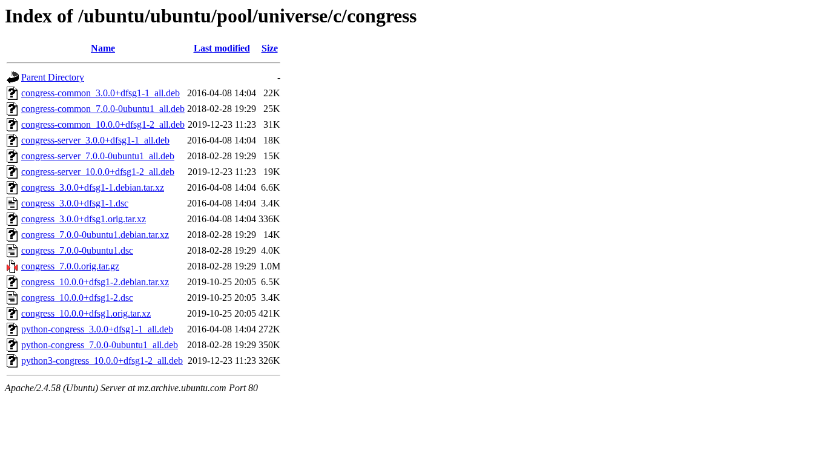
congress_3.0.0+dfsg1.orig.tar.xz (83, 219)
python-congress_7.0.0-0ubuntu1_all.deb (99, 345)
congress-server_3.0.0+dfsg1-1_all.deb (95, 140)
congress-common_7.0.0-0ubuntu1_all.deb (103, 109)
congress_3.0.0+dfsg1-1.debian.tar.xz (92, 187)
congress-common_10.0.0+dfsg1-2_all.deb (103, 124)
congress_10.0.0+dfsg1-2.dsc (77, 297)
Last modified (222, 48)
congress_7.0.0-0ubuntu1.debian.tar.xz (95, 234)
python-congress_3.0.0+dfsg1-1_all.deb (97, 329)
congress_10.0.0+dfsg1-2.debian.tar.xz (95, 282)
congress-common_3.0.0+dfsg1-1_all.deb (100, 93)
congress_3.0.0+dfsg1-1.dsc (74, 203)
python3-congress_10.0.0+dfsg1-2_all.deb (102, 360)
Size (270, 48)
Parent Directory (52, 77)
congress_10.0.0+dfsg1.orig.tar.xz (86, 313)
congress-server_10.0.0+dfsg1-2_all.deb (97, 172)
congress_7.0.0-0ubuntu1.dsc (77, 250)
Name (103, 48)
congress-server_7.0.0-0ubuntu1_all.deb (97, 156)
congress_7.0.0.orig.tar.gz (70, 266)
